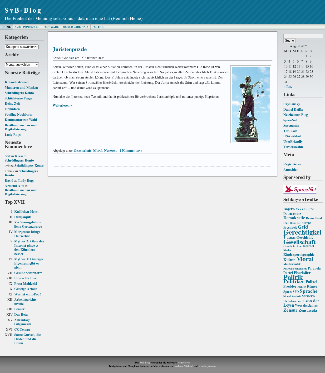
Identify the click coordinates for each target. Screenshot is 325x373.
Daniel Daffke (293, 109)
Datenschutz (292, 213)
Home (6, 27)
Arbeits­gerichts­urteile (26, 301)
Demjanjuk (22, 216)
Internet (308, 246)
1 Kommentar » (130, 150)
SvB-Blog (23, 10)
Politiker (294, 281)
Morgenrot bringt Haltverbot (27, 233)
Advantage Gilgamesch (22, 322)
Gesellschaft (299, 241)
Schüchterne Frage (18, 98)
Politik (98, 27)
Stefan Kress (14, 155)
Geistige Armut (25, 288)
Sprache (308, 290)
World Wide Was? (75, 27)
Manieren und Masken (21, 87)
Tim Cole (290, 130)
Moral (305, 258)
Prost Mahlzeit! (25, 283)
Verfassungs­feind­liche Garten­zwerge (28, 224)
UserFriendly (293, 141)
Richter (301, 287)
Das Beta (21, 314)
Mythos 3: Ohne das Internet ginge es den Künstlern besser (29, 247)
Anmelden (290, 169)
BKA (298, 209)
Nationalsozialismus (295, 268)
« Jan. (287, 86)
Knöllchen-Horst (26, 211)
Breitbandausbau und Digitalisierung (21, 127)
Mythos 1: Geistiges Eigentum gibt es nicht (28, 263)
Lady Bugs (13, 134)
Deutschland (314, 218)
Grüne (297, 246)
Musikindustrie (292, 264)
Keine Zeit (12, 103)
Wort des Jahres (306, 305)
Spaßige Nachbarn (18, 114)
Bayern (289, 208)
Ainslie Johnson (207, 366)
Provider (289, 286)
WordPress (183, 362)
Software (51, 27)
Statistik (296, 296)
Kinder (287, 250)
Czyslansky (291, 103)
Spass (287, 291)
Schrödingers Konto (19, 92)
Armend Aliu (14, 185)
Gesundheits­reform (28, 272)
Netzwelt (110, 150)
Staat (287, 296)
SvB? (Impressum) (27, 27)
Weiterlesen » (62, 105)
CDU (305, 209)
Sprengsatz (291, 125)
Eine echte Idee (25, 277)
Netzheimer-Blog (295, 114)
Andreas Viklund (183, 366)
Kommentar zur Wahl (21, 119)
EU (298, 223)
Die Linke (289, 223)
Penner (19, 308)
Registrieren (292, 164)
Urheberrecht (294, 301)
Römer (312, 286)
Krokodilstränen (17, 81)
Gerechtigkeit (302, 234)
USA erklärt (292, 135)
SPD (296, 291)
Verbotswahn (293, 146)
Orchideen (12, 108)
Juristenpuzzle (70, 49)
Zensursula (308, 310)
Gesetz (287, 246)
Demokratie (294, 218)
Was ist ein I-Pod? (27, 294)
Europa (306, 223)
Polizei (311, 281)
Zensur (290, 309)
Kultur (289, 260)
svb (71, 57)
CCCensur (22, 329)
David (9, 180)
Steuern (308, 296)
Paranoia (314, 268)
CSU (312, 209)
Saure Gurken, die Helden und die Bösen (27, 338)
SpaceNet (290, 120)
